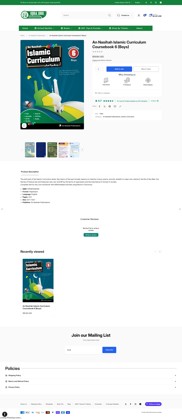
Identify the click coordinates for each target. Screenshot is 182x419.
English (137, 2)
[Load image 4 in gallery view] (63, 149)
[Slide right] (82, 149)
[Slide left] (22, 149)
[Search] (109, 15)
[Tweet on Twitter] (105, 106)
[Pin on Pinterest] (110, 106)
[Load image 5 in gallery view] (74, 149)
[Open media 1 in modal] (52, 84)
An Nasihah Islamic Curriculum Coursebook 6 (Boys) (36, 307)
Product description (30, 172)
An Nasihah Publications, (112, 117)
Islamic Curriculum (127, 117)
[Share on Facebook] (99, 106)
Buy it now (146, 69)
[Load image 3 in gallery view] (52, 149)
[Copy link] (120, 106)
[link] (40, 2)
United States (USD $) (122, 2)
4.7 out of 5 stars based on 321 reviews (132, 101)
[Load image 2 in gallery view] (41, 149)
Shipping (95, 60)
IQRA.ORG (148, 412)
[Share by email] (115, 106)
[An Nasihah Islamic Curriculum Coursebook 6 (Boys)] (38, 298)
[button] (155, 15)
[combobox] (87, 15)
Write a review (91, 235)
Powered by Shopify (156, 412)
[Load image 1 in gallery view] (30, 149)
